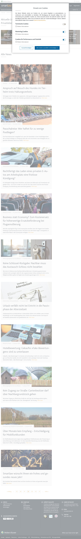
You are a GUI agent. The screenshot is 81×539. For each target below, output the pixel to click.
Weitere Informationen (22, 26)
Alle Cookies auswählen (47, 47)
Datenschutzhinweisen (39, 20)
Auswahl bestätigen (26, 47)
